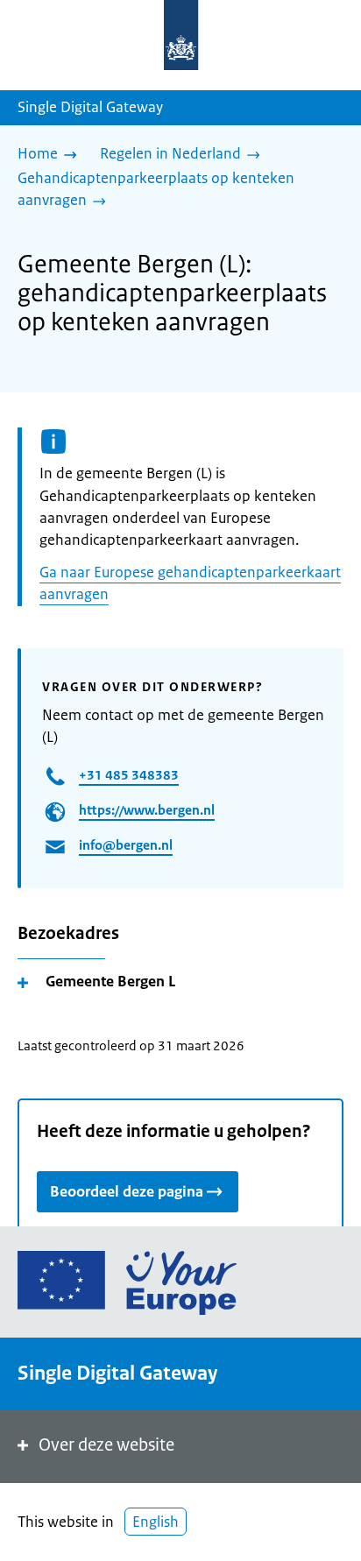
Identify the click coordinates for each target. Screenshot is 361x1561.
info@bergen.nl (126, 845)
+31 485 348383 (129, 774)
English (155, 1521)
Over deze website (106, 1445)
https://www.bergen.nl (147, 810)
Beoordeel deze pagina (126, 1191)
